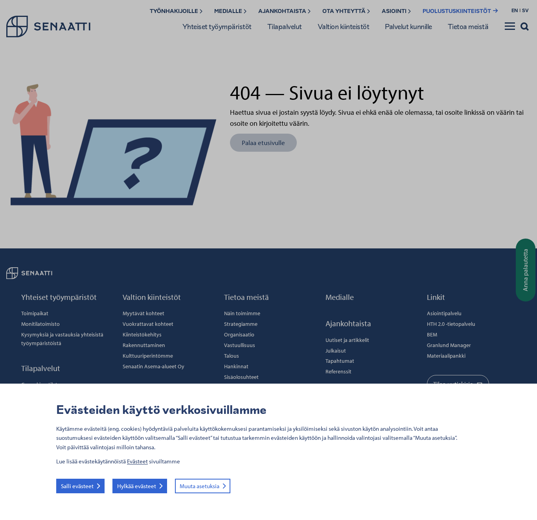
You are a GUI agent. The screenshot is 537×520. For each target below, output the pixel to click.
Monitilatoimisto (40, 323)
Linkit (436, 297)
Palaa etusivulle (263, 142)
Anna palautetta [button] (525, 270)
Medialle (228, 11)
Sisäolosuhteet (241, 376)
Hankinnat (236, 366)
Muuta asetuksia (199, 486)
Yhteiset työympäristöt (217, 26)
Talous (231, 355)
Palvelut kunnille (408, 26)
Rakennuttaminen (144, 345)
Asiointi (395, 11)
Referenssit (338, 371)
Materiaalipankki (446, 355)
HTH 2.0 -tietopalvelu (451, 323)
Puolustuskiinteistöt (457, 11)
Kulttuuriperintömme (148, 355)
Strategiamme (240, 323)
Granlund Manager (449, 345)
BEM (432, 334)
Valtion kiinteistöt (344, 26)
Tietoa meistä (468, 26)
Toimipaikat (34, 313)
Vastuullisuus (239, 345)
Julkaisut (336, 350)
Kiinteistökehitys (142, 334)
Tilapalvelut (284, 26)
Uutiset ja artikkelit (347, 340)
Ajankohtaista (282, 11)
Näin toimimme (242, 313)
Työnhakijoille (174, 11)
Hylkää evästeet (136, 486)
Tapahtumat (340, 360)
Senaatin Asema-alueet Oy (153, 366)
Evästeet (137, 461)
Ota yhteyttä (344, 11)
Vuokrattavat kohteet (148, 323)
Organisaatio (239, 334)
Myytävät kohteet (143, 313)
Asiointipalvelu (444, 313)
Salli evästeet (77, 486)
